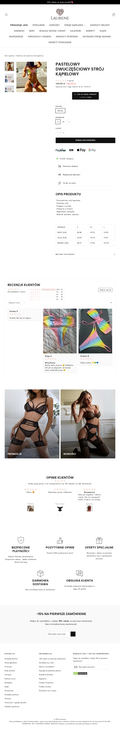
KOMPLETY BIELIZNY (100, 25)
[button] (61, 80)
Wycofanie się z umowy (47, 690)
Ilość (59, 128)
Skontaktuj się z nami (46, 663)
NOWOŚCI (54, 25)
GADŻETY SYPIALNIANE (60, 42)
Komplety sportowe (12, 694)
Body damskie (10, 670)
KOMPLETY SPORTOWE (67, 36)
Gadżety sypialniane (12, 706)
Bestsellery (8, 682)
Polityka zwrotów (45, 686)
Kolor (59, 106)
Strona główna (9, 56)
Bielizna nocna (10, 679)
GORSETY (90, 30)
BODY (32, 30)
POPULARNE (39, 25)
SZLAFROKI (75, 30)
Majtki (7, 686)
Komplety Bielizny (11, 659)
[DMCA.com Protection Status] (94, 673)
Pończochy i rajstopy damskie (15, 702)
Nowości (8, 698)
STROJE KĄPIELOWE (74, 25)
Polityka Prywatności (46, 682)
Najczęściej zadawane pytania (50, 670)
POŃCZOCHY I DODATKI (39, 36)
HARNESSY (19, 30)
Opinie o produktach (46, 666)
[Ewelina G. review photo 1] (95, 331)
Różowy (60, 110)
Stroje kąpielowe (11, 663)
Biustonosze (9, 690)
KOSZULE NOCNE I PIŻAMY (52, 30)
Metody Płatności (65, 254)
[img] (24, 314)
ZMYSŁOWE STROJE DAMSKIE (97, 36)
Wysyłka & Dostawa (46, 674)
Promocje (8, 666)
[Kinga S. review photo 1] (60, 331)
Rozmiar (60, 117)
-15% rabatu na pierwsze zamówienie (52, 659)
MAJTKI (103, 30)
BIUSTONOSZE (16, 36)
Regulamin (43, 679)
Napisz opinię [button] (105, 290)
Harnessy (8, 674)
